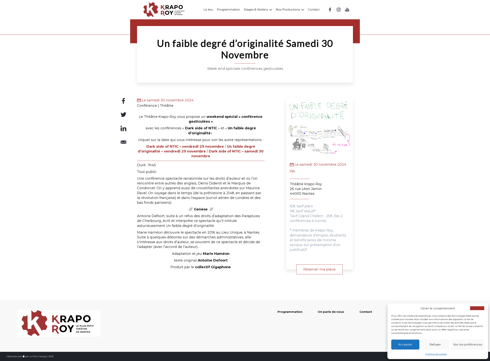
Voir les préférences (467, 344)
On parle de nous (331, 312)
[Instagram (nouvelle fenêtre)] (339, 9)
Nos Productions (288, 9)
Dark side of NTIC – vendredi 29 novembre (185, 146)
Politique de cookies (436, 354)
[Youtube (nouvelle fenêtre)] (347, 9)
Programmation (228, 9)
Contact (313, 9)
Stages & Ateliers (256, 9)
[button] (477, 308)
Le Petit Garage (38, 356)
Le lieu (208, 9)
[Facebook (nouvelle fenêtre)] (330, 9)
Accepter (405, 344)
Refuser (435, 344)
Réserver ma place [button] (319, 269)
